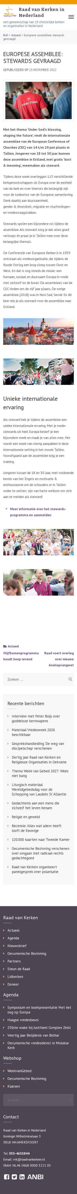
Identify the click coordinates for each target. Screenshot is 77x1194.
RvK (5, 35)
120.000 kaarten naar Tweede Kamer (41, 839)
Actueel (16, 35)
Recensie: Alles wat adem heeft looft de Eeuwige (36, 828)
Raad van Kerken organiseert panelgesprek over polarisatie (35, 869)
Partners (14, 961)
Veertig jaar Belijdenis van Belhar (33, 1035)
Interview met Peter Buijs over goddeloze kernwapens (36, 718)
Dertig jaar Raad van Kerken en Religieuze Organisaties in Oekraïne (39, 759)
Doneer (13, 984)
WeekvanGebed (19, 1070)
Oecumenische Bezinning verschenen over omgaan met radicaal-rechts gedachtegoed (40, 853)
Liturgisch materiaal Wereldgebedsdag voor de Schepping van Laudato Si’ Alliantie (39, 789)
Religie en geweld (26, 816)
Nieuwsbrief (17, 945)
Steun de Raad (18, 969)
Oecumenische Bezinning (26, 953)
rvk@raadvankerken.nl (29, 1159)
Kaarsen (13, 1086)
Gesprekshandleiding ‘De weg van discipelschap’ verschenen (38, 746)
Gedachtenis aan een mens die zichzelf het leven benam (35, 805)
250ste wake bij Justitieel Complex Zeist (39, 1027)
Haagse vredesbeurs (23, 1020)
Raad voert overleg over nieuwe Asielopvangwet (59, 659)
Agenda (13, 938)
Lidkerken (15, 976)
